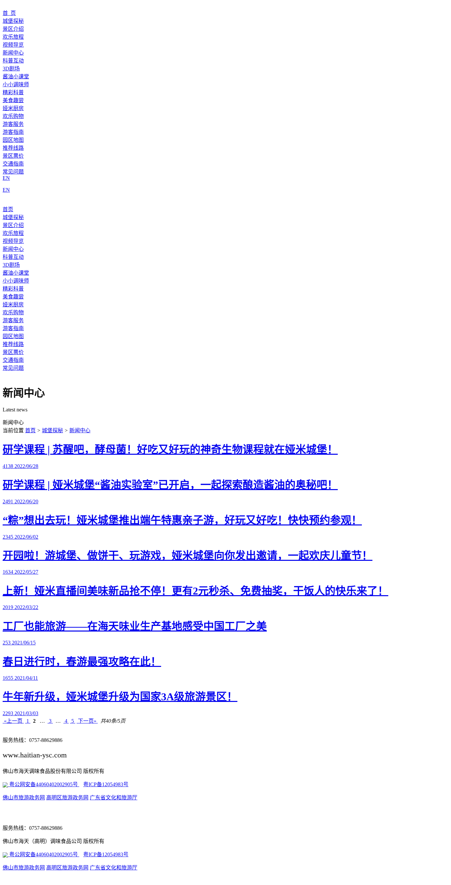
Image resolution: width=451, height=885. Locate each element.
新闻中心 (13, 53)
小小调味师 (16, 84)
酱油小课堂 (16, 76)
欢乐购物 (13, 116)
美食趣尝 (13, 100)
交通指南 (13, 164)
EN (6, 178)
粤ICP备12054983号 (105, 784)
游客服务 (13, 124)
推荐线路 (13, 148)
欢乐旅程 (13, 37)
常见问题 (13, 171)
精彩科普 (13, 92)
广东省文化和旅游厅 (113, 797)
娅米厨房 (13, 108)
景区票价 (13, 156)
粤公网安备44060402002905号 (43, 784)
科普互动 (13, 60)
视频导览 (13, 45)
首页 (8, 209)
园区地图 (13, 140)
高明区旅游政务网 (67, 797)
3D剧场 (11, 68)
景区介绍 (13, 29)
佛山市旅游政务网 (24, 797)
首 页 (9, 13)
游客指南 (13, 132)
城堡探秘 (13, 21)
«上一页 (13, 721)
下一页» (87, 721)
